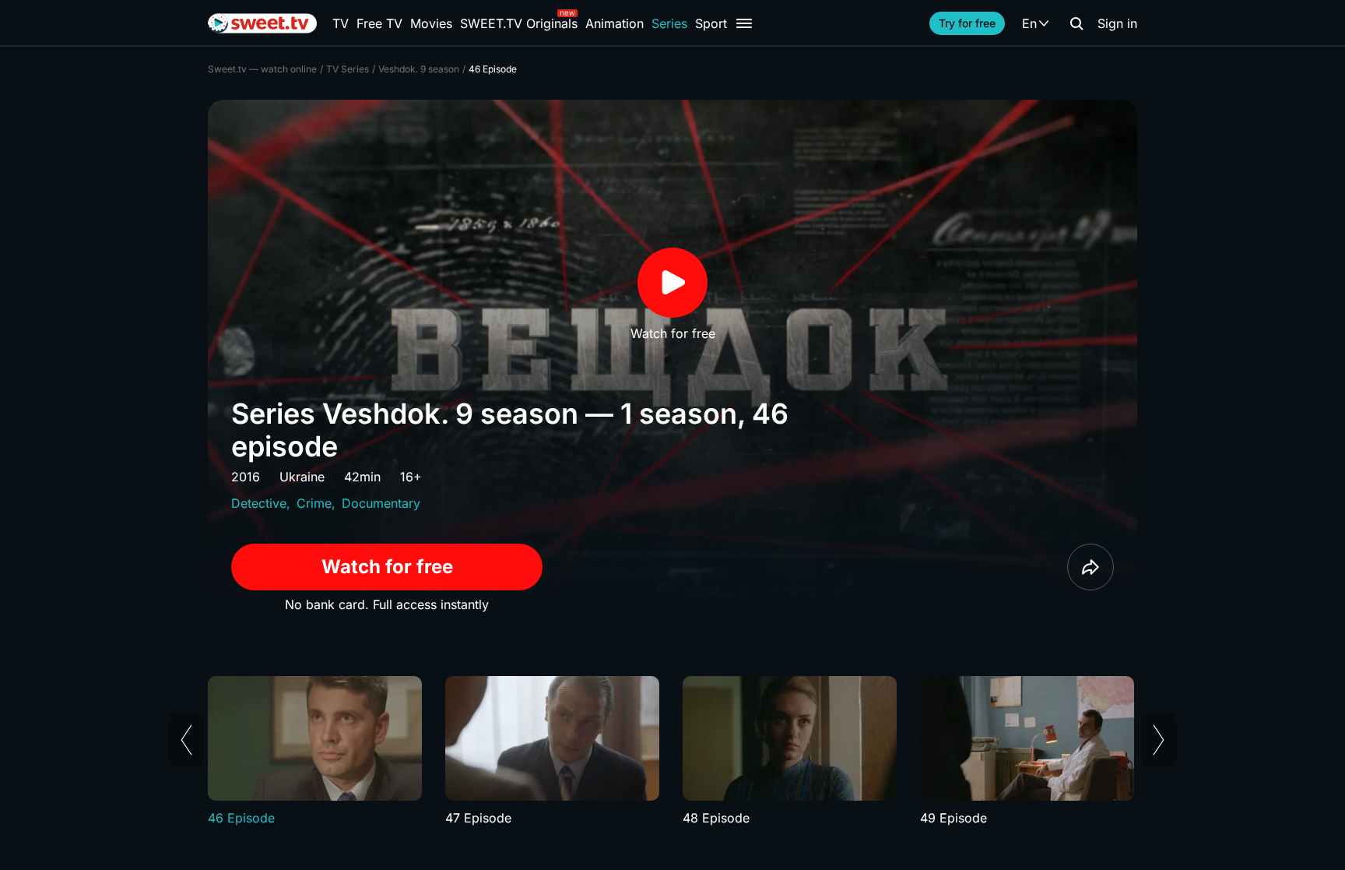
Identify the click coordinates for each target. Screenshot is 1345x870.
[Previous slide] (186, 740)
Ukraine (302, 476)
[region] (672, 751)
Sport (711, 23)
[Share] (1090, 567)
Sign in (1117, 23)
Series (669, 23)
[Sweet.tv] (262, 23)
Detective (258, 503)
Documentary (381, 503)
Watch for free (387, 566)
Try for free (967, 23)
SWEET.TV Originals (519, 23)
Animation (614, 23)
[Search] (1076, 23)
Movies (431, 23)
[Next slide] (1158, 740)
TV (340, 23)
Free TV (379, 23)
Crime (314, 503)
